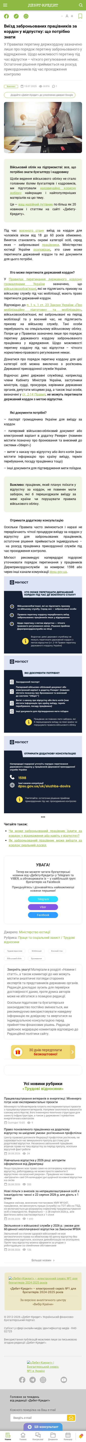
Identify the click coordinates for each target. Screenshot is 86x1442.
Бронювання (36, 959)
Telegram (43, 899)
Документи (53, 1439)
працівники (50, 245)
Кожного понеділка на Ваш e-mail (33, 1410)
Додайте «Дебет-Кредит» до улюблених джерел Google (42, 95)
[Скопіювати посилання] (16, 16)
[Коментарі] (26, 16)
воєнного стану (31, 230)
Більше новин (42, 1260)
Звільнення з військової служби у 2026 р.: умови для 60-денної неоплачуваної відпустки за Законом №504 (42, 1227)
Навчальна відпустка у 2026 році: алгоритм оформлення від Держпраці (34, 1162)
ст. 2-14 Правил (33, 394)
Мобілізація (37, 951)
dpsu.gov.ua (58, 572)
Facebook (43, 915)
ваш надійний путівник (35, 204)
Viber (43, 907)
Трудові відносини (14, 951)
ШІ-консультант (46, 1427)
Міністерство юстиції (34, 932)
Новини (8, 1439)
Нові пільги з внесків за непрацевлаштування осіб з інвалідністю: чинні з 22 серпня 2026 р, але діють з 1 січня (41, 1194)
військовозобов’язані (20, 289)
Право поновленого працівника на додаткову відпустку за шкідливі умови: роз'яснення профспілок (43, 1131)
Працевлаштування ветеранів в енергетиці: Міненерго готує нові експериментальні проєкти (42, 1100)
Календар (68, 1439)
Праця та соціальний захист (39, 938)
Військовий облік (14, 959)
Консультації (38, 1439)
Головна (23, 1439)
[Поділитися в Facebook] (6, 16)
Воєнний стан (57, 951)
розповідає (41, 249)
